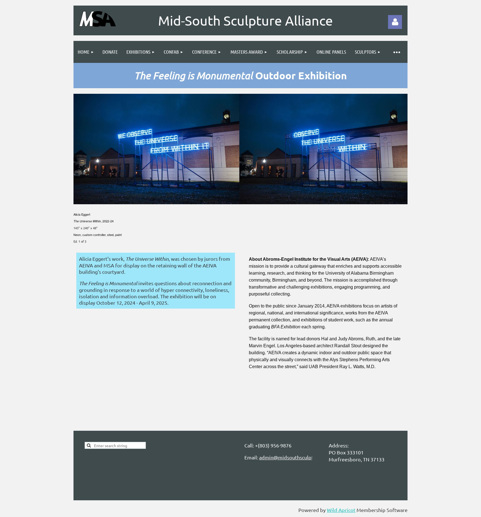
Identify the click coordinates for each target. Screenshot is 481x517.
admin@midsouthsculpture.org (294, 457)
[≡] (396, 52)
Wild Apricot (341, 510)
